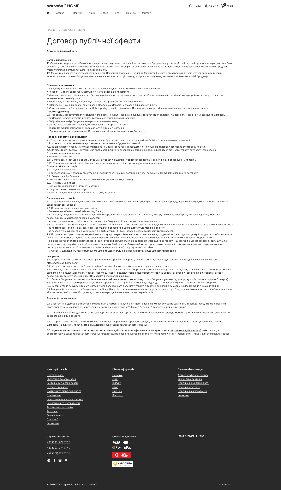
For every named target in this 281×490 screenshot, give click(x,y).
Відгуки (116, 382)
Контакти (117, 395)
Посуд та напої (55, 375)
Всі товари (53, 423)
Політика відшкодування (192, 390)
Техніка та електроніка (60, 407)
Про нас (117, 390)
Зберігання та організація (61, 378)
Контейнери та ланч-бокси (62, 382)
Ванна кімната (55, 415)
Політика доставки (189, 387)
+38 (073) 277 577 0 (58, 453)
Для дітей (52, 419)
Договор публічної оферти (193, 375)
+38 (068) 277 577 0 (58, 447)
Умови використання (190, 378)
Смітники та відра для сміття (64, 390)
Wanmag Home (64, 484)
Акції (115, 378)
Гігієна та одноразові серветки (65, 399)
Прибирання (54, 395)
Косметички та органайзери (63, 402)
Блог (115, 387)
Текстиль (52, 411)
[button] (195, 6)
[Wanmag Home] (63, 5)
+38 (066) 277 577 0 (58, 442)
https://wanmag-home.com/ (185, 330)
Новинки (117, 375)
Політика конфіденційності (193, 382)
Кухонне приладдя (57, 387)
